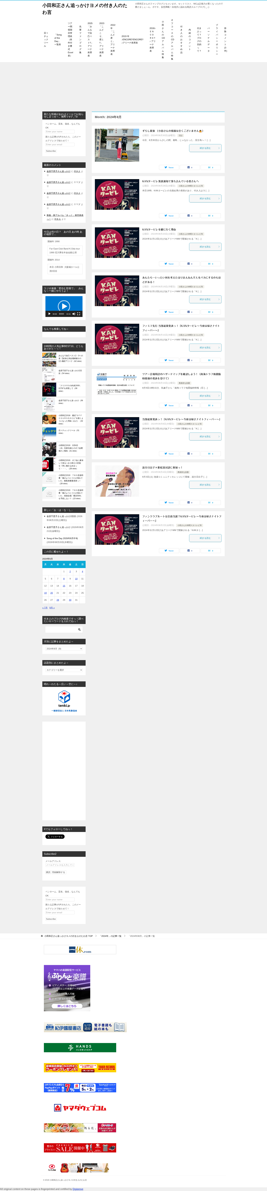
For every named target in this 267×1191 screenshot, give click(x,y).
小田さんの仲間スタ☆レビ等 (191, 186)
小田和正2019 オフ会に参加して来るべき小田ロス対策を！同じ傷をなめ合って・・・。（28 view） (71, 464)
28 (58, 600)
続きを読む (205, 148)
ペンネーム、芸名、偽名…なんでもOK (62, 126)
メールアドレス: (53, 861)
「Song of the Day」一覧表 (58, 39)
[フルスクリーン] (78, 313)
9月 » (52, 607)
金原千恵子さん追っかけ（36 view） (71, 401)
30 (70, 600)
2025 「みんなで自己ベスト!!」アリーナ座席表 (90, 39)
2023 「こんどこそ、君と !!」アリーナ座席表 (101, 39)
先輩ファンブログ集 (80, 39)
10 (76, 578)
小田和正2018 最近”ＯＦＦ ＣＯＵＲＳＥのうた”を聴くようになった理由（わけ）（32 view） (71, 419)
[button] (64, 306)
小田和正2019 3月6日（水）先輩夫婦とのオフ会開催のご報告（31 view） (71, 448)
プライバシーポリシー (217, 39)
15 (64, 586)
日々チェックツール (46, 39)
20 (51, 593)
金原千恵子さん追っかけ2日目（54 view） (70, 372)
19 (45, 593)
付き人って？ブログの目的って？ (199, 39)
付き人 (77, 171)
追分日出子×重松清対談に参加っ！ (162, 467)
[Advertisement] (133, 85)
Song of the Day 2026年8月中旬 (62, 538)
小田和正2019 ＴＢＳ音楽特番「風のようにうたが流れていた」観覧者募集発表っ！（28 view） (71, 479)
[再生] (49, 313)
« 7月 (45, 607)
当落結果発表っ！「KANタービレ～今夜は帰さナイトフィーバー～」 (182, 419)
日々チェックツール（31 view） (69, 431)
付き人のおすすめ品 (181, 39)
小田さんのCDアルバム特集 (163, 40)
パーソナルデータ (209, 39)
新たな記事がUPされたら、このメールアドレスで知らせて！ (63, 139)
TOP (68, 936)
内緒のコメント (190, 39)
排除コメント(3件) (225, 39)
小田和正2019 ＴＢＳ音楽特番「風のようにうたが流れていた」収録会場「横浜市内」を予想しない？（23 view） (71, 494)
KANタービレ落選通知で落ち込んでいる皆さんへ (170, 181)
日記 (180, 135)
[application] (64, 306)
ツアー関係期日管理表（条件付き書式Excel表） (70, 39)
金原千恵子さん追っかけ (58, 171)
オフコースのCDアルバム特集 (172, 39)
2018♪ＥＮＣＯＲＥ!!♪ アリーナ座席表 (153, 39)
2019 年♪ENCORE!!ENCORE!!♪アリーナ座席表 (132, 39)
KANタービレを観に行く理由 (159, 229)
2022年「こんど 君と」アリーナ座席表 (112, 39)
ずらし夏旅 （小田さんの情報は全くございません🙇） (173, 131)
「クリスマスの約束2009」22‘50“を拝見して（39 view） (70, 388)
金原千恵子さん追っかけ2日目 (61, 516)
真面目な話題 (184, 383)
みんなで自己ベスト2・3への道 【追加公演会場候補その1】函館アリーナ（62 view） (71, 358)
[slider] (61, 314)
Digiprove (78, 1189)
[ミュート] (73, 313)
